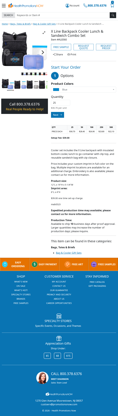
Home (5, 23)
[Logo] (25, 5)
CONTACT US (59, 285)
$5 (47, 355)
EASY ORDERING (18, 264)
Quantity (57, 97)
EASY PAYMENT (48, 264)
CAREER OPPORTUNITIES (59, 303)
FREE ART (77, 264)
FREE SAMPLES (107, 264)
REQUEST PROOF (106, 47)
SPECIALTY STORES (21, 294)
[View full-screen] (44, 33)
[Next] (42, 52)
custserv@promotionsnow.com (59, 404)
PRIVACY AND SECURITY (59, 294)
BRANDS (21, 298)
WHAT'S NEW (21, 281)
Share (59, 54)
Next (56, 115)
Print (73, 54)
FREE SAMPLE (61, 47)
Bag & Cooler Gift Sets (44, 23)
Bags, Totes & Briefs (20, 23)
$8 (57, 355)
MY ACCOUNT (59, 281)
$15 (68, 355)
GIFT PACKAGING (97, 285)
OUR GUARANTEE (59, 290)
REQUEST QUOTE (83, 47)
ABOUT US (59, 298)
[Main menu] (5, 5)
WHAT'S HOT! (21, 290)
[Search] (113, 15)
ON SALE (20, 285)
